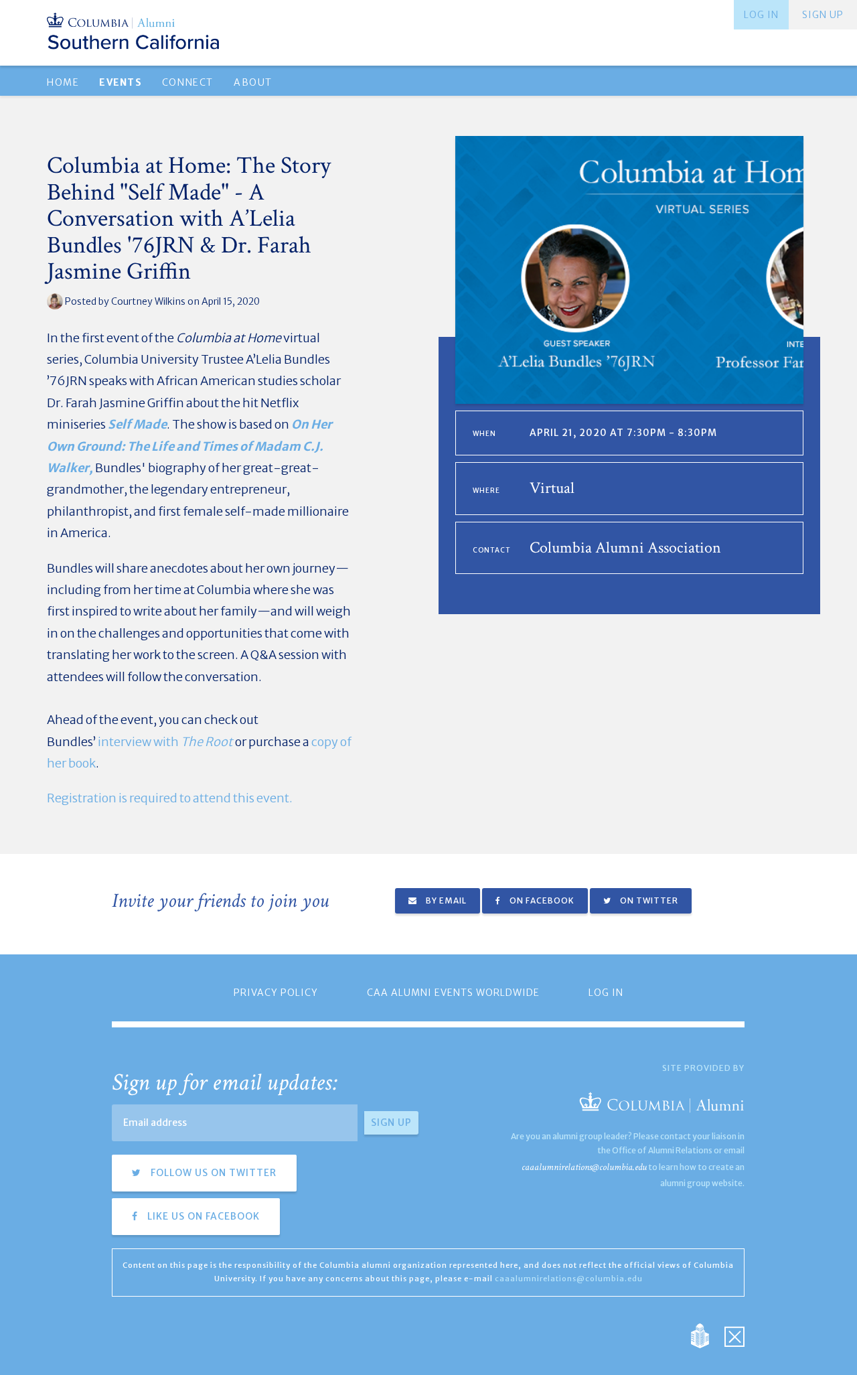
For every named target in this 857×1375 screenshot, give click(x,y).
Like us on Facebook (202, 1216)
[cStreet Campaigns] (734, 1335)
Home (63, 82)
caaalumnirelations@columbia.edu (584, 1167)
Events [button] (120, 82)
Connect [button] (188, 82)
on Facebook (541, 900)
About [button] (253, 82)
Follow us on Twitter (212, 1173)
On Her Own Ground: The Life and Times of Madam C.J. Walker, (189, 446)
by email (445, 900)
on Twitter (648, 900)
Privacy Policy (276, 993)
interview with (165, 741)
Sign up (823, 15)
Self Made (137, 424)
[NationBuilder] (706, 1335)
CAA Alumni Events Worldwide (453, 993)
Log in (761, 15)
